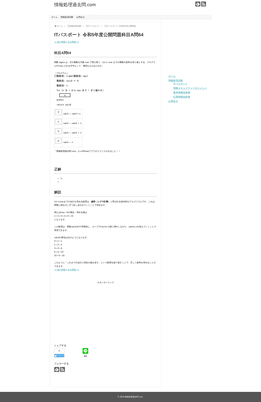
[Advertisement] (79, 315)
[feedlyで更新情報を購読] (197, 4)
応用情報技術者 (181, 97)
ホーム (54, 17)
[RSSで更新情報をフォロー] (203, 4)
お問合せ (80, 17)
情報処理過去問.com (75, 4)
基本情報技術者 (181, 92)
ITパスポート (180, 83)
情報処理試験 (67, 17)
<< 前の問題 (60, 42)
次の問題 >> (73, 42)
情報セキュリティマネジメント (190, 88)
